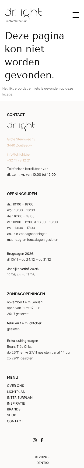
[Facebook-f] (42, 440)
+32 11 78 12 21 (19, 160)
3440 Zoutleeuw (19, 145)
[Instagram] (35, 440)
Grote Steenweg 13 (21, 139)
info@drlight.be (18, 154)
